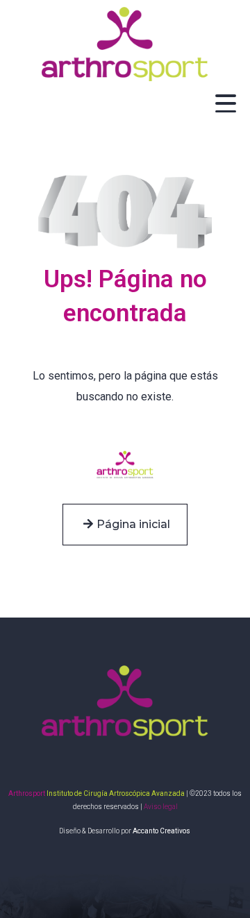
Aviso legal (161, 806)
